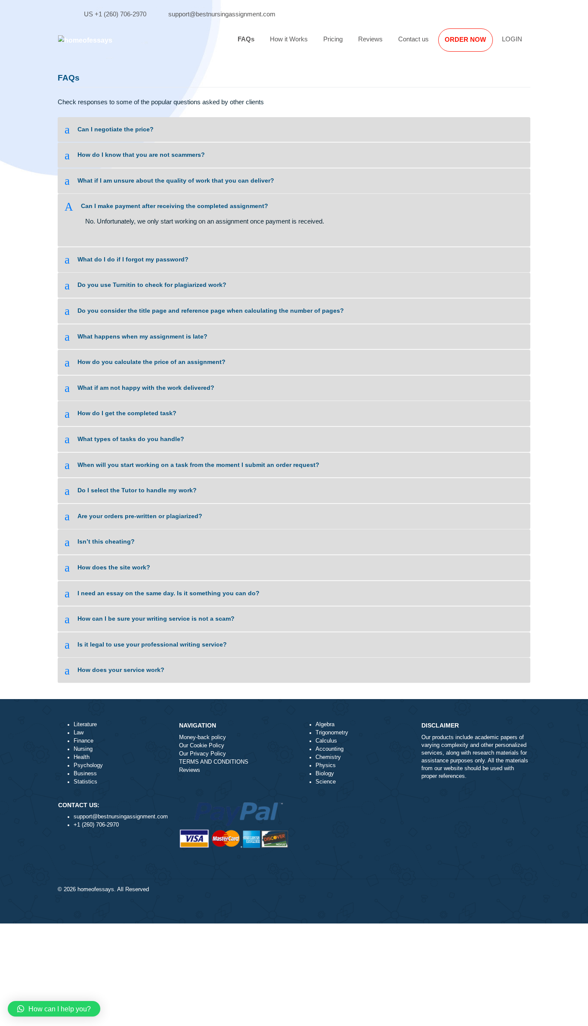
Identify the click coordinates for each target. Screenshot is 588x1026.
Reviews (370, 39)
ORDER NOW (465, 39)
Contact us (413, 39)
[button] (294, 129)
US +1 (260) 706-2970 (115, 14)
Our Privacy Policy (202, 754)
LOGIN (512, 39)
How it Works (289, 39)
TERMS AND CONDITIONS (213, 762)
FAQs (246, 39)
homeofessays (95, 889)
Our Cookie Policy (201, 746)
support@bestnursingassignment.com (221, 14)
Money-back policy (202, 737)
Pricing (333, 39)
